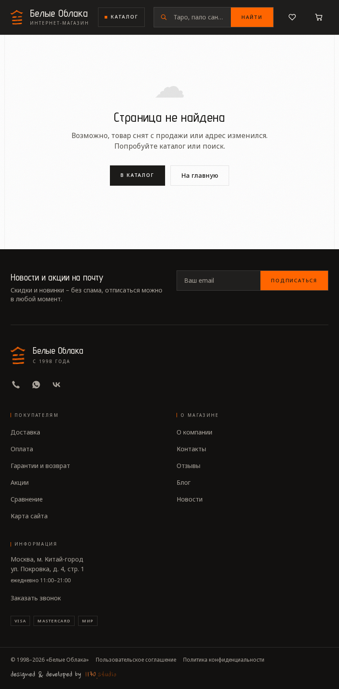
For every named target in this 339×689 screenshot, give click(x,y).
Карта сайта (29, 516)
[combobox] (202, 17)
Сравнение (27, 499)
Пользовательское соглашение (136, 659)
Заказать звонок (36, 598)
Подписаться (294, 280)
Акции (20, 482)
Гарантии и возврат (40, 465)
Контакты (191, 449)
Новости (190, 499)
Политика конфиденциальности (223, 659)
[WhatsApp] (36, 384)
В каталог (138, 175)
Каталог (124, 17)
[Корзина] (318, 17)
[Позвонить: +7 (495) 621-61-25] (16, 384)
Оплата (22, 449)
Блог (184, 482)
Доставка (25, 432)
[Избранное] (292, 17)
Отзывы (188, 465)
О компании (194, 432)
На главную (199, 175)
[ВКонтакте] (56, 384)
